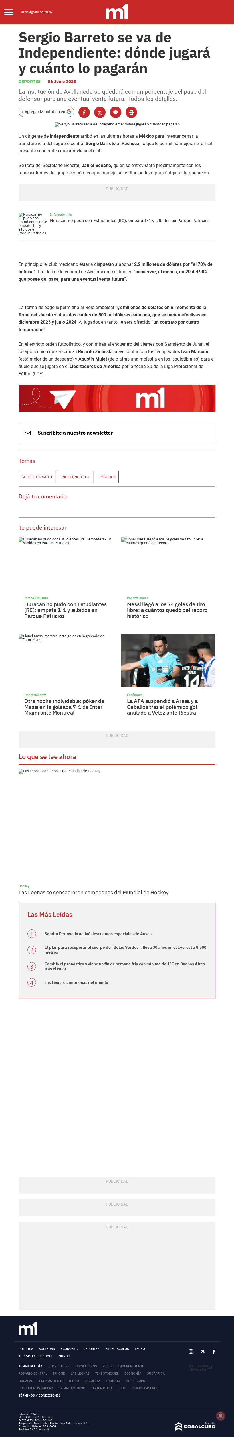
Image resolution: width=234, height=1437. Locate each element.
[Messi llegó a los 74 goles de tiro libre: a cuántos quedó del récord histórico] (168, 563)
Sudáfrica (156, 1373)
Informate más (61, 214)
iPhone (59, 1373)
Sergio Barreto (37, 477)
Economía (69, 1349)
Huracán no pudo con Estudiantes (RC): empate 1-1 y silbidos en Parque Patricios (129, 220)
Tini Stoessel (107, 1373)
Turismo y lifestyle (36, 1356)
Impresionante (35, 695)
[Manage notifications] (220, 1415)
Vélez (107, 1366)
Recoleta (92, 1381)
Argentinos (87, 1366)
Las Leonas (80, 1373)
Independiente (75, 477)
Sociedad (47, 1349)
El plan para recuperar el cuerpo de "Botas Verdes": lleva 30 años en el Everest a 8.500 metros (125, 950)
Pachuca (107, 477)
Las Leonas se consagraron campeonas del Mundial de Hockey (93, 892)
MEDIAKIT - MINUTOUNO (35, 1417)
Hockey (24, 886)
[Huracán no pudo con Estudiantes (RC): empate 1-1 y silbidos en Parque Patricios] (33, 223)
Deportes (30, 81)
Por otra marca (137, 598)
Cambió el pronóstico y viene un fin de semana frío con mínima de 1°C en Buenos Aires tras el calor (125, 966)
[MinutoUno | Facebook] (212, 1352)
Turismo (113, 1381)
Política (26, 1349)
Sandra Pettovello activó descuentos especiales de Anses (98, 933)
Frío (121, 1388)
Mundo (64, 1356)
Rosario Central (33, 1373)
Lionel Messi (60, 1366)
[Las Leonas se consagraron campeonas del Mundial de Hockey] (117, 824)
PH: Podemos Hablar (36, 1388)
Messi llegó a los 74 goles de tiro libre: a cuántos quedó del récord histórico (167, 610)
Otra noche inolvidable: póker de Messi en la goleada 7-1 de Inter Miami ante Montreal (64, 706)
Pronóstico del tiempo (59, 1381)
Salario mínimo (71, 1388)
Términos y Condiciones (40, 1395)
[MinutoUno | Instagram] (191, 1351)
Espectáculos (117, 1349)
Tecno (140, 1349)
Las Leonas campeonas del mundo (76, 982)
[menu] (12, 12)
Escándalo (134, 695)
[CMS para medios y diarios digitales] (195, 1429)
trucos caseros (144, 1388)
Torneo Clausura (36, 598)
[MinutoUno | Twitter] (203, 1352)
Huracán (26, 1381)
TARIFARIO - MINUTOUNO (36, 1420)
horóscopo (135, 1381)
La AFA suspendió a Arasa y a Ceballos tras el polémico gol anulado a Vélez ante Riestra (162, 706)
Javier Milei (101, 1388)
